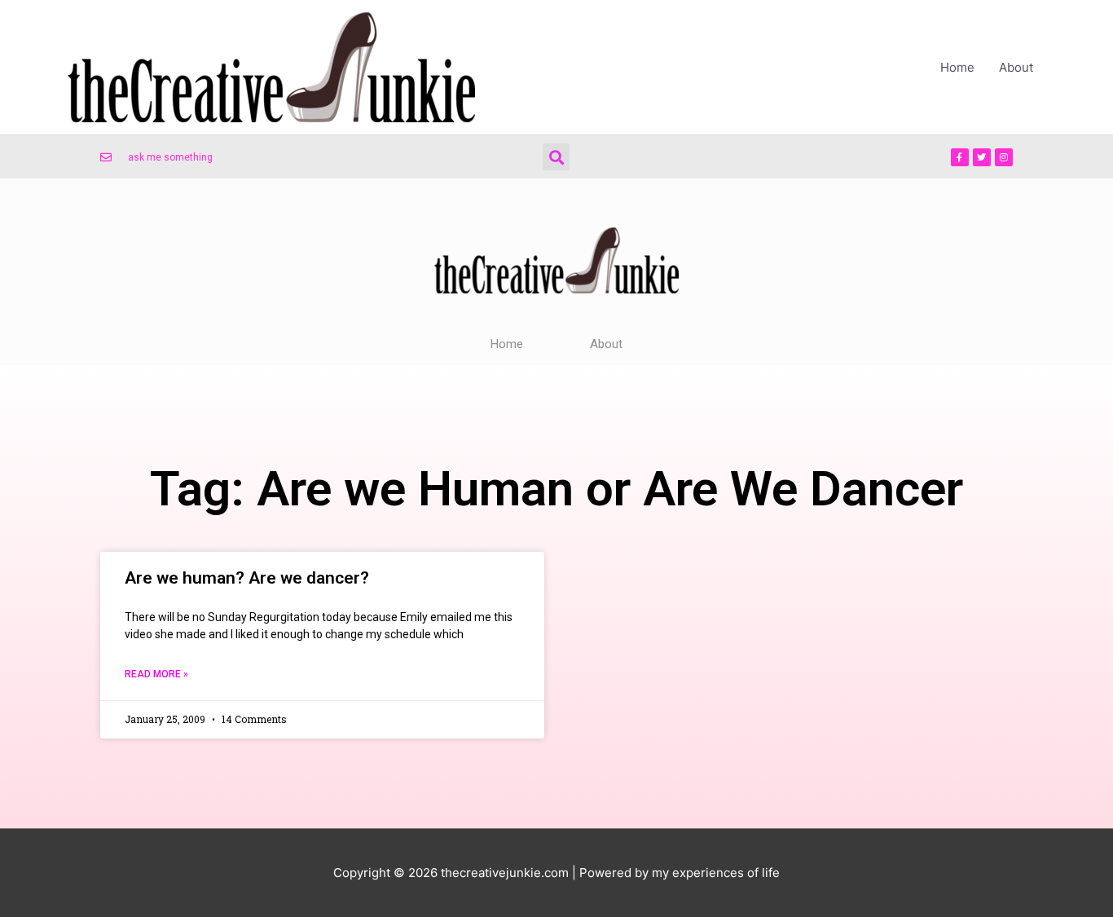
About (1016, 67)
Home (957, 67)
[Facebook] (960, 157)
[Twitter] (982, 157)
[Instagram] (1004, 157)
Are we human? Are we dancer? (247, 578)
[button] (556, 156)
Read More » (156, 674)
